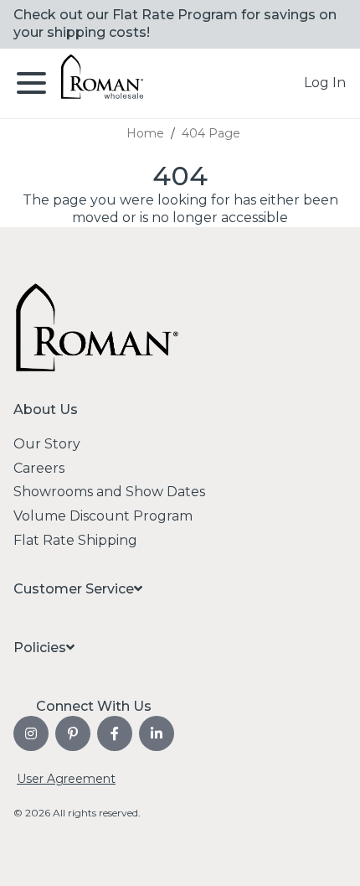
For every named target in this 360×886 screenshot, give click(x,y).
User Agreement (66, 778)
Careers (38, 468)
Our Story (46, 444)
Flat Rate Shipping (75, 540)
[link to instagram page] (31, 733)
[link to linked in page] (156, 733)
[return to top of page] (328, 854)
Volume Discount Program (103, 516)
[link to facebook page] (114, 733)
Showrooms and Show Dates (109, 492)
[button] (325, 83)
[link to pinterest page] (72, 733)
